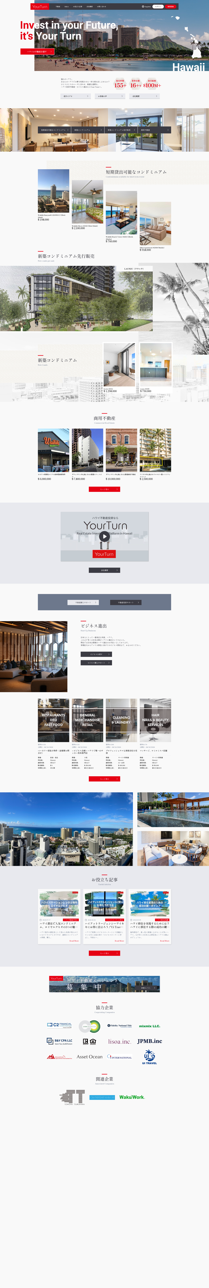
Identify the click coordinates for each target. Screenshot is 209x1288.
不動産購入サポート (83, 602)
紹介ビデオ (68, 96)
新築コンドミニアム (82, 130)
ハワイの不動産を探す (37, 51)
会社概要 (135, 96)
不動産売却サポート (126, 602)
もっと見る (104, 489)
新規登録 (171, 6)
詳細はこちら (145, 988)
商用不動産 (145, 130)
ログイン (158, 6)
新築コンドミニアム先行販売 (119, 130)
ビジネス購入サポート (96, 662)
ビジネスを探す (96, 654)
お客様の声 (102, 96)
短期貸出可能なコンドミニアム (53, 130)
